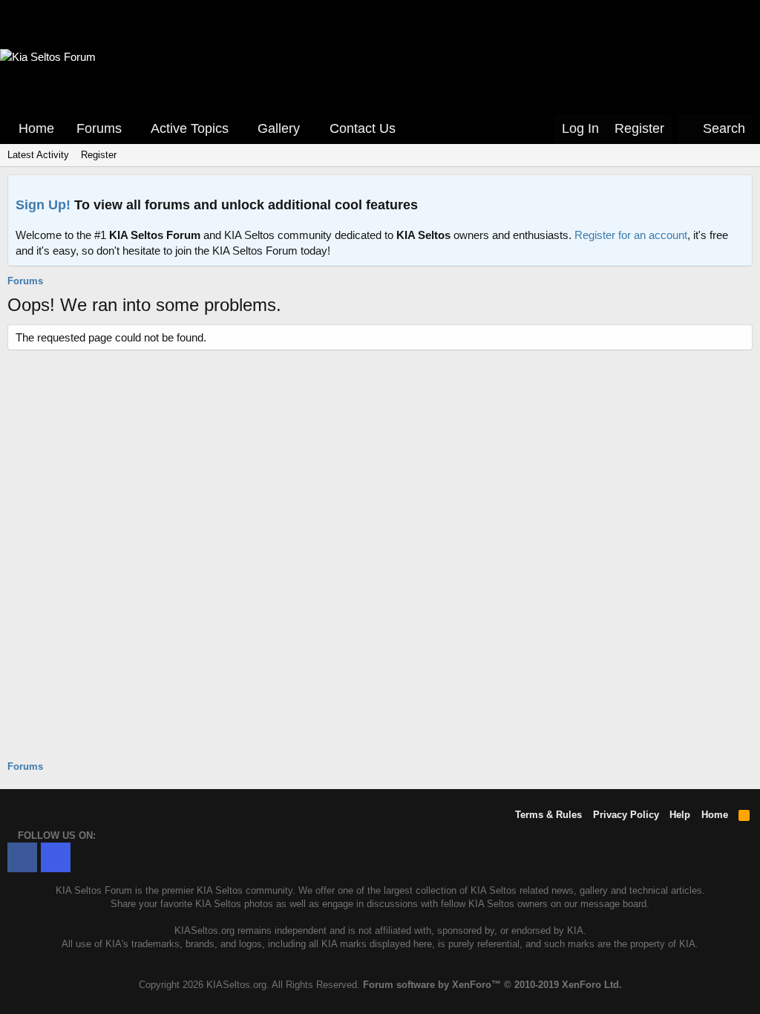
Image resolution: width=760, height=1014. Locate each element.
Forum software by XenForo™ (492, 984)
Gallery (279, 128)
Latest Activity (38, 154)
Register (99, 154)
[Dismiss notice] (737, 190)
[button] (132, 129)
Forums (99, 128)
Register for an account (630, 235)
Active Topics (190, 128)
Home (36, 128)
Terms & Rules (548, 814)
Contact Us (363, 128)
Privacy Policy (626, 814)
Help (679, 814)
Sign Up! (43, 204)
